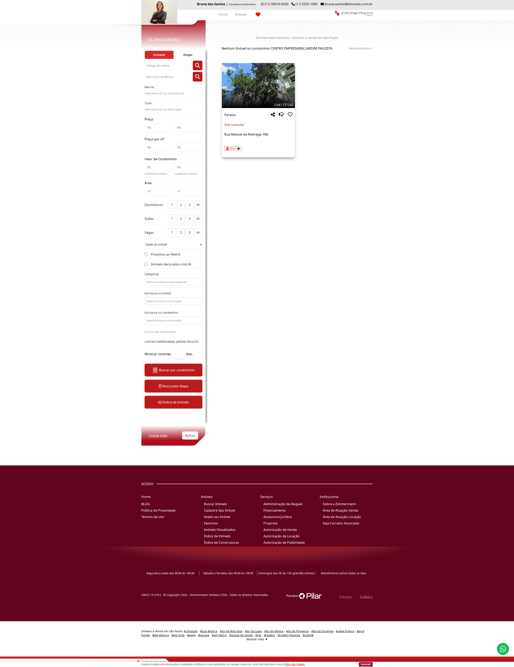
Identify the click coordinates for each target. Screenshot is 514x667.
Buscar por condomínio (177, 370)
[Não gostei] (281, 114)
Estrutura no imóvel (158, 293)
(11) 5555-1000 (306, 4)
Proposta (270, 523)
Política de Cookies (294, 664)
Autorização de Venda (280, 529)
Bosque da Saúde (241, 635)
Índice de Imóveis (217, 536)
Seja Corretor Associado (341, 523)
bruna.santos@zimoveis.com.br (349, 4)
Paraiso (230, 115)
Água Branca (208, 631)
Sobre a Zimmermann (339, 504)
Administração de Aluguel (282, 504)
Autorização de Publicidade (284, 542)
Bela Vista (178, 635)
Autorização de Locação (281, 536)
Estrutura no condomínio (161, 312)
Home (223, 14)
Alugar (188, 55)
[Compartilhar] (273, 114)
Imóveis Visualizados (220, 529)
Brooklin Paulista (289, 635)
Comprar (159, 55)
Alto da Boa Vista (231, 631)
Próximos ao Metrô (165, 254)
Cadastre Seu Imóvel (219, 510)
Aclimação (190, 631)
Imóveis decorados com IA (171, 264)
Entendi (366, 664)
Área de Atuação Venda (340, 510)
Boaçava (203, 635)
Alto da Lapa (253, 631)
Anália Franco (345, 631)
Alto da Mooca (273, 631)
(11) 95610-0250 (276, 4)
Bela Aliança (160, 635)
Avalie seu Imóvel (217, 517)
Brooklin (269, 635)
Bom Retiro (219, 635)
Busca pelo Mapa (175, 386)
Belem (191, 635)
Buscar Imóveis (215, 504)
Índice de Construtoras (221, 542)
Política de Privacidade (158, 510)
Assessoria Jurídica (277, 517)
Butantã (308, 635)
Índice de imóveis (176, 402)
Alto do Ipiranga (322, 631)
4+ (198, 205)
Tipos (148, 103)
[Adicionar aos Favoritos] (290, 114)
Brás (258, 635)
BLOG (145, 504)
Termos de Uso (152, 517)
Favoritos (211, 523)
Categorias (152, 274)
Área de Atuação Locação (342, 517)
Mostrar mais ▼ (257, 639)
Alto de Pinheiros (297, 631)
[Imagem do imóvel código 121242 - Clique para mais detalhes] (258, 85)
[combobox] (173, 282)
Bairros (149, 87)
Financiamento (274, 510)
